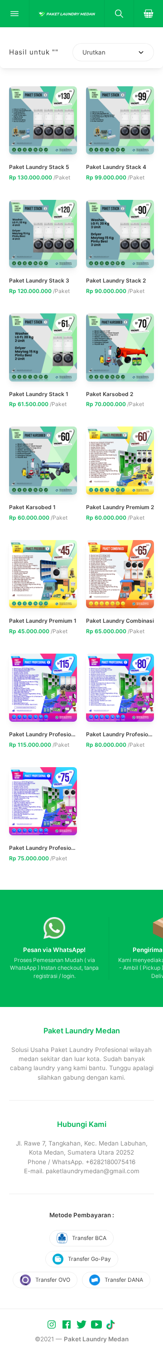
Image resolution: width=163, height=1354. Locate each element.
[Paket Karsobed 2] (120, 347)
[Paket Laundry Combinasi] (120, 574)
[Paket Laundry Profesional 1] (43, 801)
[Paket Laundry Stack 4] (120, 120)
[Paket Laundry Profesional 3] (43, 688)
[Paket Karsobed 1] (43, 461)
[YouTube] (97, 1324)
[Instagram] (52, 1324)
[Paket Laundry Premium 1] (43, 574)
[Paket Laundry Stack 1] (43, 347)
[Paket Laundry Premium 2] (120, 461)
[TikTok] (111, 1324)
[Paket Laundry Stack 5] (43, 120)
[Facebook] (67, 1324)
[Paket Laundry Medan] (66, 13)
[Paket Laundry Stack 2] (120, 234)
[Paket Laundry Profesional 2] (120, 688)
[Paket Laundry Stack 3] (43, 234)
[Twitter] (82, 1324)
